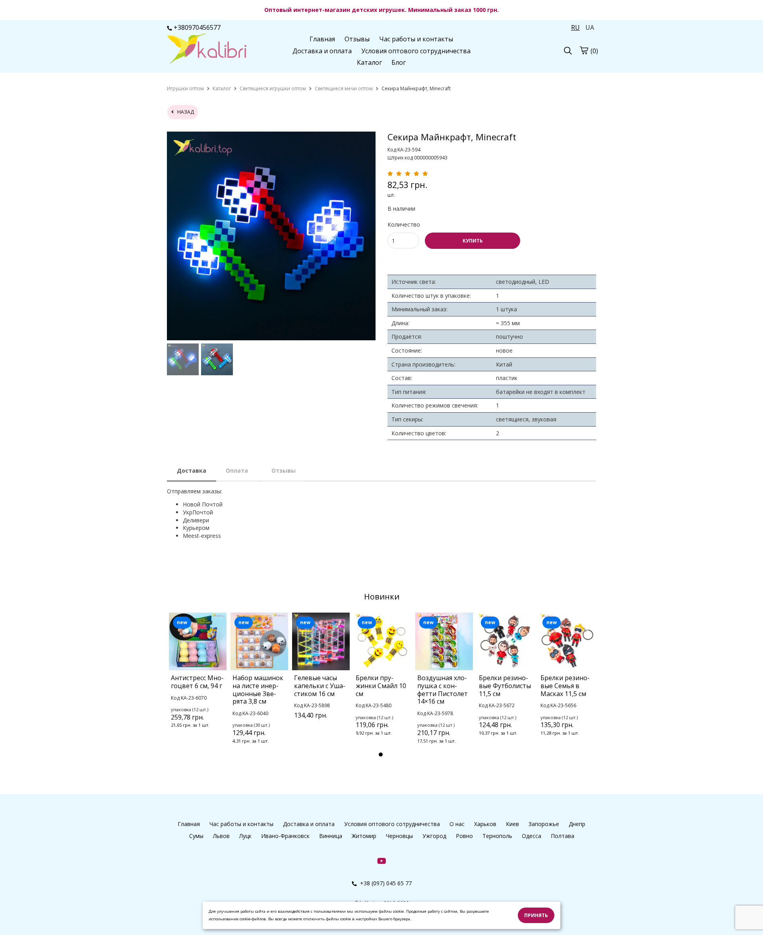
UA (589, 27)
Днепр (577, 824)
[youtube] (382, 860)
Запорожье (544, 824)
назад (184, 112)
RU (575, 27)
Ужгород (434, 836)
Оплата (237, 470)
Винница (330, 836)
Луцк (245, 836)
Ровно (464, 836)
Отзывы (357, 39)
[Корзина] (584, 50)
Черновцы (399, 836)
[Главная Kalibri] (206, 49)
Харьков (485, 824)
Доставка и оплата (322, 51)
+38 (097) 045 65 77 (385, 883)
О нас (457, 824)
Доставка (191, 470)
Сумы (196, 836)
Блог (398, 62)
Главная (322, 39)
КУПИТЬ (473, 240)
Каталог (369, 62)
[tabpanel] (198, 681)
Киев (512, 824)
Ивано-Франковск (285, 836)
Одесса (531, 836)
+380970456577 (197, 27)
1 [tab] (381, 755)
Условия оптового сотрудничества (416, 51)
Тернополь (497, 836)
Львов (221, 836)
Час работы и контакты (416, 39)
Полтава (562, 836)
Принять (536, 915)
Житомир (364, 836)
